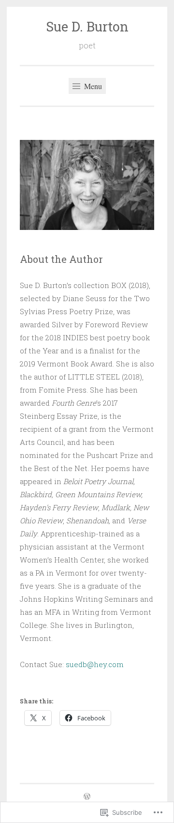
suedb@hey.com (95, 664)
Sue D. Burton (87, 26)
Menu (92, 86)
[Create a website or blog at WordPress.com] (87, 797)
